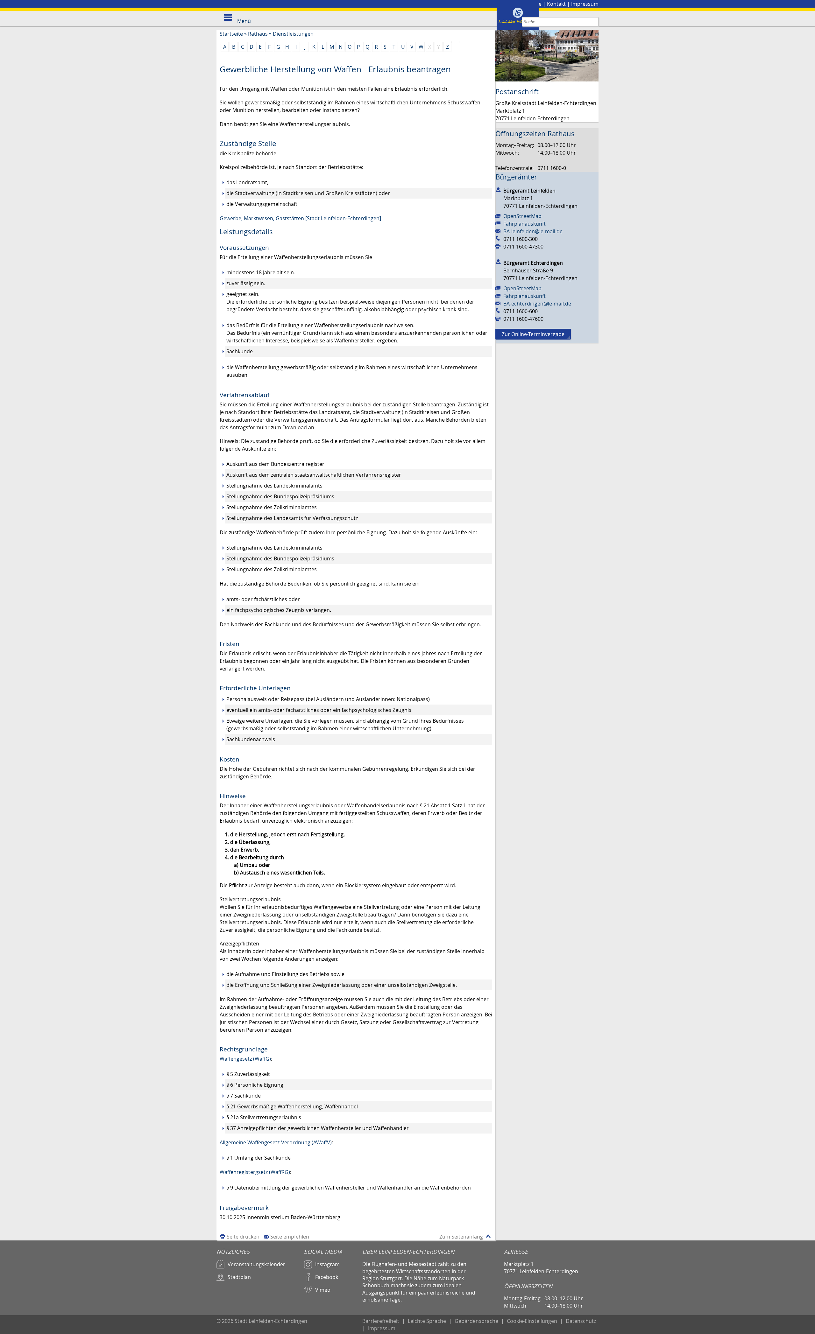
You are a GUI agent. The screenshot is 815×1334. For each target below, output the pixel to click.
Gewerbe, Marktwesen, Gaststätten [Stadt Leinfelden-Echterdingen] (300, 218)
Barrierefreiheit (380, 1320)
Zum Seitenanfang (461, 1236)
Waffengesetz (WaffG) (245, 1058)
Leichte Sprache (427, 1320)
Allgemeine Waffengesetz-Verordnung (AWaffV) (276, 1142)
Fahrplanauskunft (524, 223)
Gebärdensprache (476, 1320)
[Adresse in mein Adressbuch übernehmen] (498, 189)
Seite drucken (243, 1236)
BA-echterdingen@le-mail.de (537, 303)
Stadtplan (239, 1277)
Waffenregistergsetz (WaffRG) (255, 1172)
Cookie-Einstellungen (532, 1320)
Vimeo (322, 1289)
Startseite (231, 33)
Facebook (326, 1277)
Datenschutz (581, 1320)
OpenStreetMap (522, 216)
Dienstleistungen (293, 33)
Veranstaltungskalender (256, 1264)
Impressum (585, 3)
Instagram (327, 1264)
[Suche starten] (594, 22)
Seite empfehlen (289, 1236)
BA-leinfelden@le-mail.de (533, 231)
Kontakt (556, 3)
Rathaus (258, 33)
